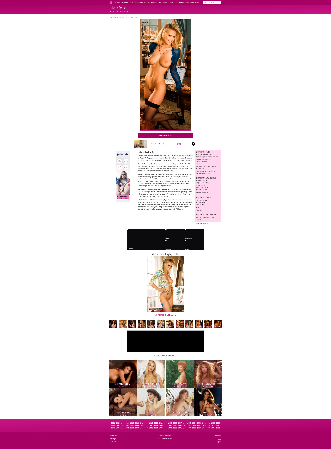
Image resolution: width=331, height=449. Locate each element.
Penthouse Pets (194, 2)
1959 (189, 428)
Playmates (117, 2)
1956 (204, 428)
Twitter (213, 217)
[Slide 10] (179, 309)
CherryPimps (112, 436)
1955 (208, 428)
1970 (137, 428)
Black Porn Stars (113, 435)
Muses (187, 2)
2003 (199, 423)
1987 (165, 425)
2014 (146, 423)
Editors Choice (139, 2)
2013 (151, 423)
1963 (170, 428)
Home (111, 17)
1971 (132, 428)
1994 (132, 425)
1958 (194, 428)
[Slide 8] (173, 309)
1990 (151, 425)
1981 (194, 425)
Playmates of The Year (127, 2)
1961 (180, 428)
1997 (118, 425)
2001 (208, 423)
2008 (127, 17)
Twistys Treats (113, 441)
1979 (204, 425)
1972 (127, 428)
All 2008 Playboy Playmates (165, 314)
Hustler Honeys (113, 438)
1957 (199, 428)
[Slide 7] (170, 309)
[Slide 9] (176, 309)
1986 (170, 425)
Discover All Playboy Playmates (165, 355)
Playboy (198, 217)
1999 (218, 423)
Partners (219, 441)
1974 (118, 428)
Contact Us (219, 442)
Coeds (160, 2)
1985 (175, 425)
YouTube (199, 219)
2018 (127, 423)
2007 (180, 423)
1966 (156, 428)
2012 (156, 423)
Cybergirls (172, 2)
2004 (194, 423)
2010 (165, 423)
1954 (213, 428)
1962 (175, 428)
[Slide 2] (154, 309)
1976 (218, 425)
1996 (122, 425)
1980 (199, 425)
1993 (137, 425)
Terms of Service (217, 436)
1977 (213, 425)
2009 (170, 423)
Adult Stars (147, 2)
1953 (218, 428)
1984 (180, 425)
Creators (165, 2)
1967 (151, 428)
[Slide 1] (151, 309)
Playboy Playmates (119, 17)
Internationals (180, 2)
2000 (213, 423)
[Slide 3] (157, 309)
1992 (142, 425)
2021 (113, 423)
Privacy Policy (218, 435)
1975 (113, 428)
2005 (189, 423)
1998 (113, 425)
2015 (142, 423)
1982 (189, 425)
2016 (137, 423)
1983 (185, 425)
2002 (204, 423)
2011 (161, 423)
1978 (208, 425)
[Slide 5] (164, 309)
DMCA (220, 438)
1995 (127, 425)
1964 (165, 428)
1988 (161, 425)
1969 (142, 428)
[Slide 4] (161, 309)
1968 (146, 428)
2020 (118, 423)
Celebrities (154, 2)
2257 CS (219, 439)
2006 (184, 423)
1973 (122, 428)
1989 (156, 425)
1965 (161, 428)
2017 (132, 423)
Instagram (206, 217)
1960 (185, 428)
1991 (146, 425)
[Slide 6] (167, 309)
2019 (122, 423)
